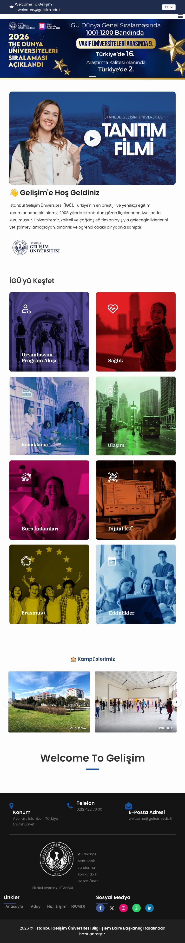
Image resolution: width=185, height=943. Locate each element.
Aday (35, 906)
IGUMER (78, 906)
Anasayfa (14, 906)
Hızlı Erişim (56, 906)
